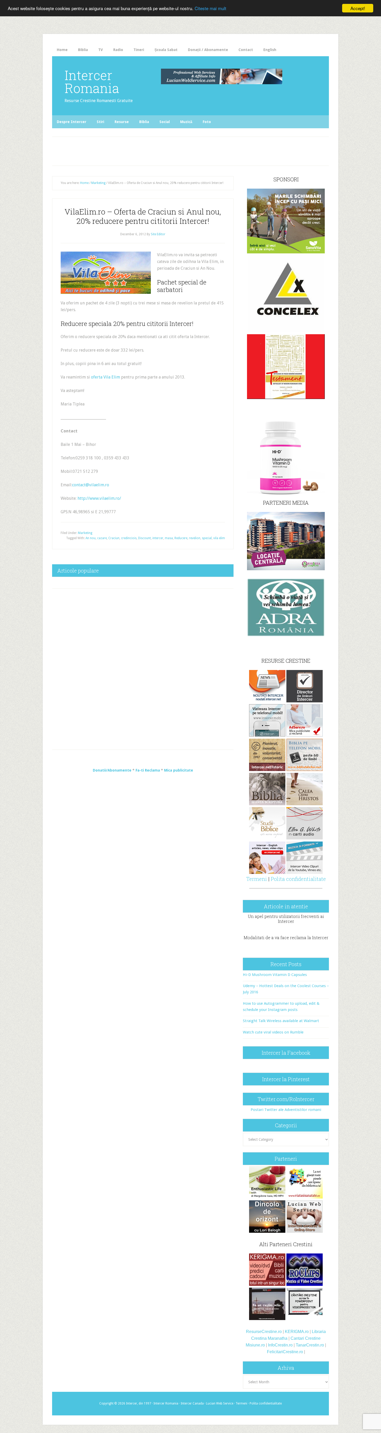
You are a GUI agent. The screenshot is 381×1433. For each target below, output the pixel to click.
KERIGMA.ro (297, 1331)
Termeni (256, 878)
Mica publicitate (178, 770)
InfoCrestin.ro (280, 1345)
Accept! (357, 8)
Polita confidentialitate (298, 878)
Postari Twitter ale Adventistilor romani (286, 1109)
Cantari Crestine (306, 1338)
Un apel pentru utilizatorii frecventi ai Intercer (286, 919)
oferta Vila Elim (105, 377)
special (207, 538)
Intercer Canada (192, 1403)
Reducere (180, 538)
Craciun (113, 538)
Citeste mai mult (210, 8)
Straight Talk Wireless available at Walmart (281, 1020)
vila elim (219, 538)
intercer (157, 538)
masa (169, 538)
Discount (144, 538)
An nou (91, 538)
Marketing (85, 533)
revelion (194, 538)
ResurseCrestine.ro (264, 1331)
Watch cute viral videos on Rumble (273, 1032)
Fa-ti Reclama (148, 770)
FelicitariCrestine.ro (285, 1352)
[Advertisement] (160, 149)
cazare (102, 538)
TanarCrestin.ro (310, 1345)
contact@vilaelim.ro (90, 484)
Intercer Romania (92, 82)
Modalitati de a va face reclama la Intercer (286, 937)
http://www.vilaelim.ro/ (99, 498)
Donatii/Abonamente (112, 770)
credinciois (129, 538)
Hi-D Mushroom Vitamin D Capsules (275, 974)
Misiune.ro (255, 1345)
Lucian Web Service (219, 1403)
